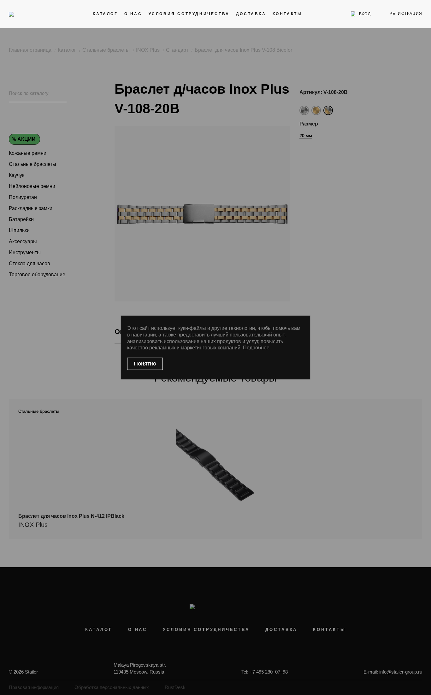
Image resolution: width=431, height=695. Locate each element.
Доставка (251, 14)
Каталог (105, 14)
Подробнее (256, 347)
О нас (133, 14)
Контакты (288, 14)
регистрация (406, 13)
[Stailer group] (26, 14)
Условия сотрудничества (189, 14)
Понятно (145, 363)
